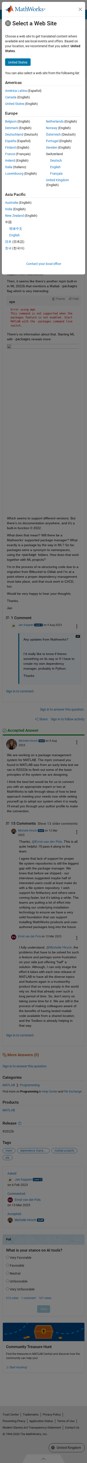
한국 (8, 248)
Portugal (52, 141)
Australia (11, 202)
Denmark (11, 128)
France (10, 154)
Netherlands (55, 121)
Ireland (10, 160)
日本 (8, 242)
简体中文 (15, 228)
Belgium (11, 121)
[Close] (80, 9)
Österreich (53, 134)
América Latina (16, 91)
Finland (10, 147)
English (55, 167)
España (10, 141)
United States (14, 104)
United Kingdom (57, 180)
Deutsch (56, 160)
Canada (10, 97)
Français (56, 173)
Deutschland (14, 134)
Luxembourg (14, 173)
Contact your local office (43, 264)
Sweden (51, 147)
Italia (8, 167)
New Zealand (14, 215)
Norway (51, 128)
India (8, 209)
